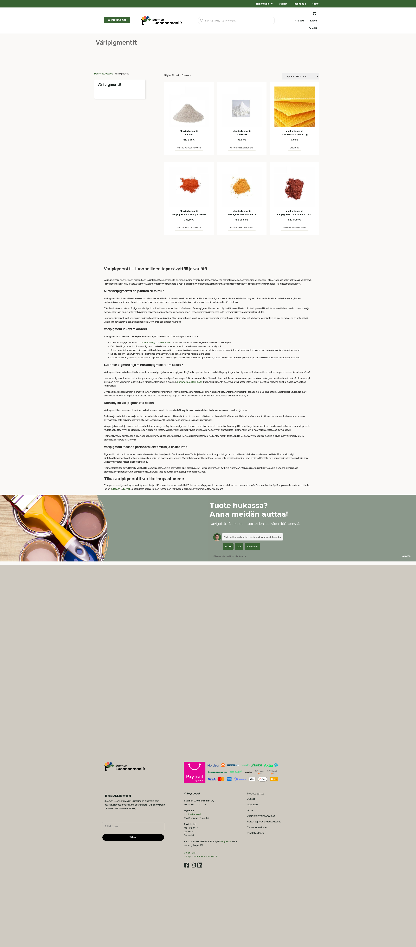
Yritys (315, 3)
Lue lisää (294, 147)
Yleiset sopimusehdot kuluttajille (264, 821)
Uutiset (283, 3)
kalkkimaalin (164, 342)
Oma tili (312, 28)
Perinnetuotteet (103, 73)
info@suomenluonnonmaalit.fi (200, 856)
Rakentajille (262, 3)
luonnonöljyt (149, 342)
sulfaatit (115, 488)
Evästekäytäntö (255, 832)
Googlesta (225, 841)
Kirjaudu (299, 20)
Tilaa (133, 837)
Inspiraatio (300, 3)
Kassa (313, 20)
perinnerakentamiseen (189, 381)
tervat (126, 488)
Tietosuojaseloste (257, 827)
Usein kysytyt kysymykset (261, 815)
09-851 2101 (190, 852)
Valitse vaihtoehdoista (189, 147)
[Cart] (314, 13)
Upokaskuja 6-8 (192, 814)
